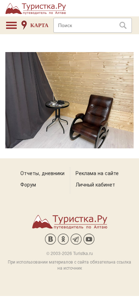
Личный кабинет (95, 184)
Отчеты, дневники (42, 173)
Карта (39, 25)
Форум (28, 184)
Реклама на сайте (97, 173)
